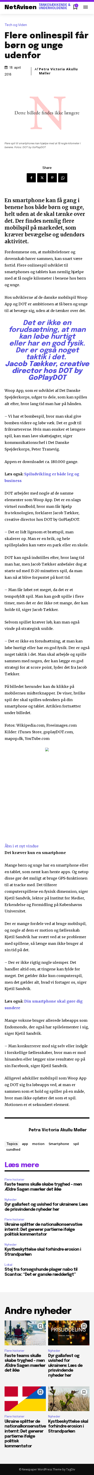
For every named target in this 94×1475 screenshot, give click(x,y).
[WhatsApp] (62, 177)
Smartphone (59, 1143)
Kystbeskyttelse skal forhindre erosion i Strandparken (68, 1426)
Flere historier (14, 1180)
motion (38, 1143)
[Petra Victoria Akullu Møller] (15, 1130)
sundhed (13, 1149)
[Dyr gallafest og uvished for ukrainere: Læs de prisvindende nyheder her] (68, 1332)
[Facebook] (31, 177)
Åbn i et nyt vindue (22, 846)
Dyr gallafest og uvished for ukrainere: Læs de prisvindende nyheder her (65, 1366)
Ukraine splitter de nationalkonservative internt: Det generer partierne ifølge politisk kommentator (43, 1230)
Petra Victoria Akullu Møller (58, 71)
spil (76, 1143)
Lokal (8, 1265)
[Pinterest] (52, 177)
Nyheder (11, 1200)
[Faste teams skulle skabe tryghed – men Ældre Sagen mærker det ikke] (25, 1332)
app (25, 1143)
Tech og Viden (16, 25)
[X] (41, 177)
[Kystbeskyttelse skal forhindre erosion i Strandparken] (68, 1398)
